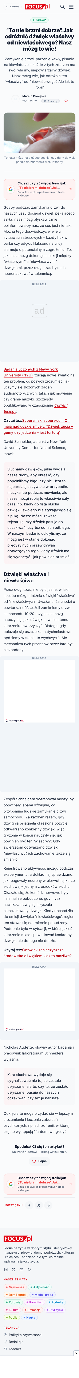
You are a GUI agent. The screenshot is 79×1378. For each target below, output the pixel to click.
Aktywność (41, 1287)
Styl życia (56, 1310)
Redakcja (16, 1342)
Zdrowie (14, 1302)
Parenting (36, 1302)
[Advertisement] (39, 689)
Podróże (57, 1302)
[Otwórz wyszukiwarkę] (62, 7)
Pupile (13, 1317)
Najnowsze (16, 1287)
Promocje (34, 1310)
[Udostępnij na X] (39, 1205)
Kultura (14, 1310)
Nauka (30, 1317)
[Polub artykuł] (66, 101)
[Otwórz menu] (71, 7)
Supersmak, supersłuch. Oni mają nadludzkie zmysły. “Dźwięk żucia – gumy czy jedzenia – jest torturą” (38, 426)
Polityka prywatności (25, 1335)
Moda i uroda (44, 1294)
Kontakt (15, 1349)
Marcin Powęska (34, 96)
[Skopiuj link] (48, 1205)
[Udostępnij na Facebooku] (29, 1205)
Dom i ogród (17, 1294)
